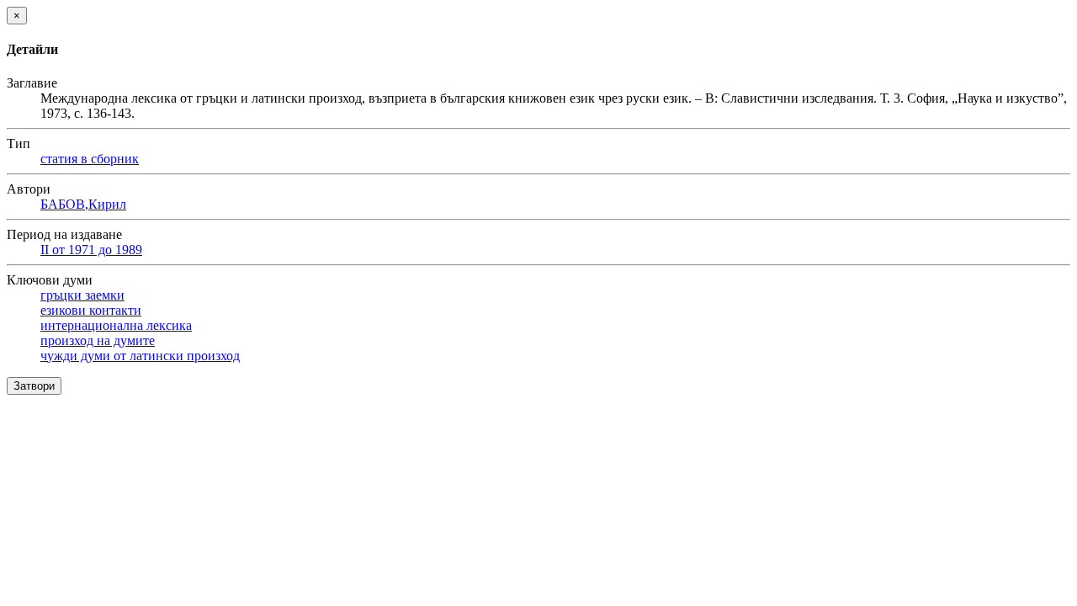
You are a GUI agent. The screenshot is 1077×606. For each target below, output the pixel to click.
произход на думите (97, 340)
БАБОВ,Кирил (83, 204)
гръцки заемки (82, 295)
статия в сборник (89, 159)
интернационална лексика (116, 325)
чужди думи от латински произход (140, 355)
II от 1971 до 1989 (91, 249)
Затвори (34, 386)
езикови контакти (90, 310)
